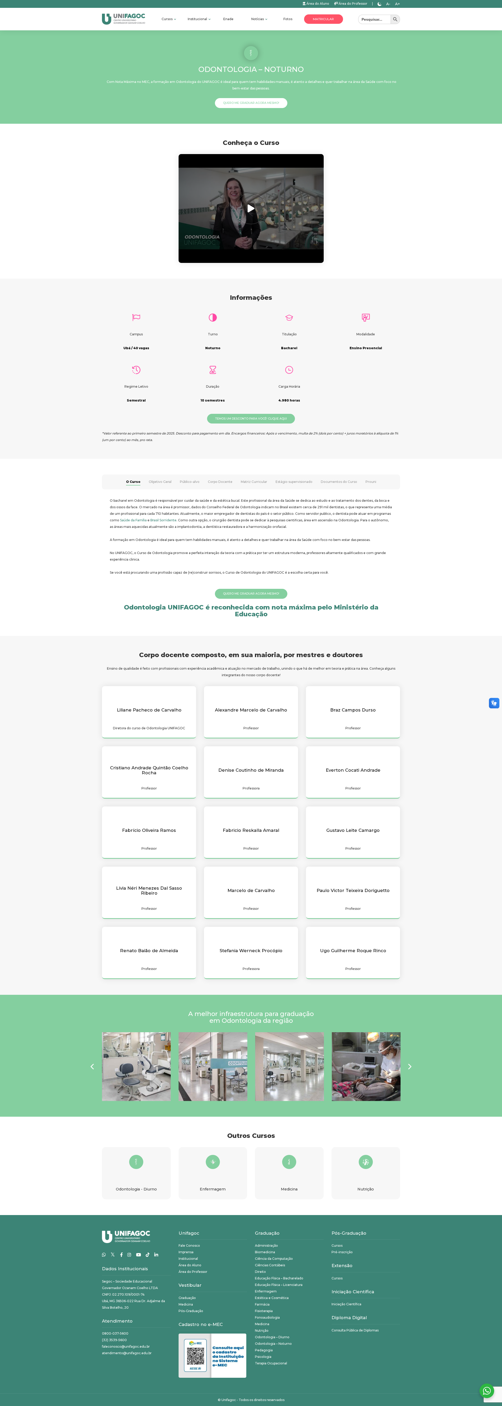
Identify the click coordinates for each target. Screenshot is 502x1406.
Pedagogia (264, 1350)
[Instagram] (129, 1254)
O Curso (133, 482)
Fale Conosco (189, 1245)
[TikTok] (148, 1254)
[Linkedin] (156, 1254)
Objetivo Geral (160, 482)
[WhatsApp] (104, 1254)
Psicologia (263, 1357)
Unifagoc (228, 1400)
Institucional (198, 19)
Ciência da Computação (274, 1259)
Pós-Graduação (191, 1311)
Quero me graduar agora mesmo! (251, 103)
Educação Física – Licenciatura (279, 1285)
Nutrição (262, 1330)
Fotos (287, 19)
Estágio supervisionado (294, 482)
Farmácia (262, 1304)
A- (388, 4)
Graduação (187, 1298)
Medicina (186, 1304)
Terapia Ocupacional (271, 1363)
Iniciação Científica (346, 1304)
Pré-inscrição (342, 1252)
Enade (228, 19)
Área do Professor (352, 3)
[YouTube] (138, 1254)
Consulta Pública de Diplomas (355, 1330)
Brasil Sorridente (163, 520)
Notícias (258, 19)
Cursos (167, 19)
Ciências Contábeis (270, 1265)
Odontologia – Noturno (273, 1344)
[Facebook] (121, 1254)
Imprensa (186, 1252)
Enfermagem (266, 1291)
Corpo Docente (220, 482)
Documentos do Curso (339, 482)
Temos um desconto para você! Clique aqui (251, 418)
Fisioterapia (264, 1311)
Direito (260, 1272)
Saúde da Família (133, 520)
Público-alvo (189, 482)
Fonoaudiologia (267, 1317)
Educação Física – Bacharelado (279, 1278)
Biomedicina (265, 1252)
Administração (266, 1245)
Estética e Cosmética (272, 1298)
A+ (397, 4)
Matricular (323, 19)
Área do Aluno (317, 3)
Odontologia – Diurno (272, 1337)
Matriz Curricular (254, 482)
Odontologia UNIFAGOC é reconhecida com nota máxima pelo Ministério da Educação (251, 610)
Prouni (371, 482)
